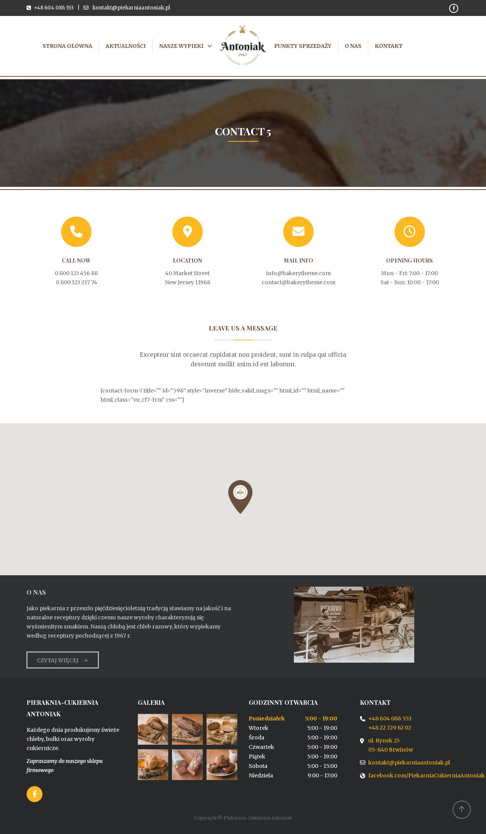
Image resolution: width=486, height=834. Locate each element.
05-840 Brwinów (390, 749)
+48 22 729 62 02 (389, 727)
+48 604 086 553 (54, 8)
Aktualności (126, 46)
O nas (353, 46)
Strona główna (67, 46)
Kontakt (388, 46)
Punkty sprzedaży (302, 46)
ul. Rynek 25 (384, 740)
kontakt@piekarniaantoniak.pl (131, 8)
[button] (240, 497)
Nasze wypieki (181, 46)
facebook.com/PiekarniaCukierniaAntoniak (426, 775)
